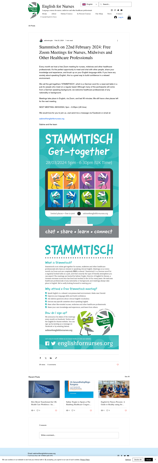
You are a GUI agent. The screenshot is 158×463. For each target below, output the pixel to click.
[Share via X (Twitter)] (45, 358)
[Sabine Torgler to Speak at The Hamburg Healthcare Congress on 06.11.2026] (79, 389)
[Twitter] (118, 10)
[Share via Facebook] (40, 358)
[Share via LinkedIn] (51, 358)
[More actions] (117, 40)
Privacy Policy (85, 460)
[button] (54, 13)
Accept (148, 460)
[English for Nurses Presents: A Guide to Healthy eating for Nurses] (113, 389)
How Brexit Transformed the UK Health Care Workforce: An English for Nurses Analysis (44, 403)
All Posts (31, 26)
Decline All (137, 460)
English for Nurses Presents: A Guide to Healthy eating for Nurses (113, 403)
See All (127, 376)
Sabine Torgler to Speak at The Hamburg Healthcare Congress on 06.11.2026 (78, 403)
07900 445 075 (47, 456)
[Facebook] (115, 10)
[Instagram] (112, 10)
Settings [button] (128, 460)
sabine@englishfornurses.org (44, 453)
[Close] (155, 459)
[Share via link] (56, 358)
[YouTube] (121, 10)
